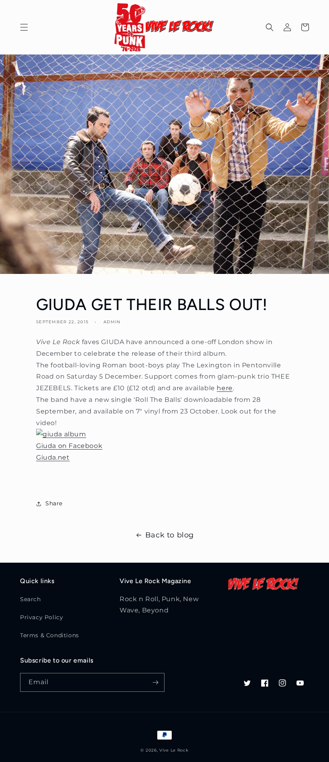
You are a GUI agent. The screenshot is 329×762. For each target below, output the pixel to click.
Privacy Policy (41, 617)
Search (30, 599)
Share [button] (54, 503)
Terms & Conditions (49, 635)
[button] (24, 27)
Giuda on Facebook (69, 446)
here (224, 388)
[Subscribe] (155, 682)
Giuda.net (52, 457)
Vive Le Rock (173, 750)
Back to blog (169, 535)
